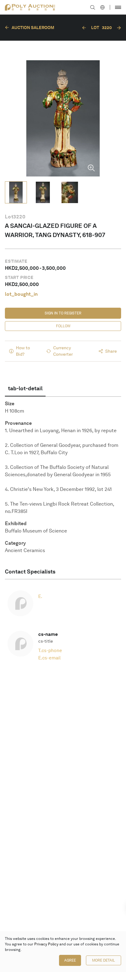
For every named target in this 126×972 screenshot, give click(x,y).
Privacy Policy (46, 944)
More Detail (103, 960)
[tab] (25, 388)
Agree (70, 960)
